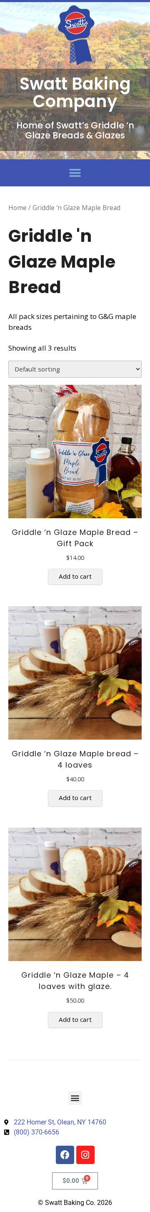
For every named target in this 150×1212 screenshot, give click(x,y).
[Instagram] (85, 1155)
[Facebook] (65, 1155)
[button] (75, 172)
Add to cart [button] (75, 576)
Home (17, 207)
